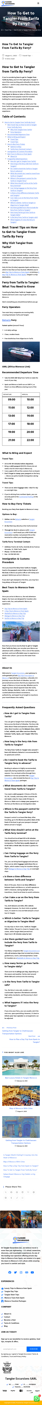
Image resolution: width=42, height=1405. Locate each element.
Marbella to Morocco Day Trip (15, 613)
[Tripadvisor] (26, 1272)
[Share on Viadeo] (17, 1198)
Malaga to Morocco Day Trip (15, 616)
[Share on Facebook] (11, 1192)
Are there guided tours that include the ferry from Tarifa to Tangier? (24, 208)
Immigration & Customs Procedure (19, 151)
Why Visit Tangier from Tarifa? (21, 129)
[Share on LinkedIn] (22, 1192)
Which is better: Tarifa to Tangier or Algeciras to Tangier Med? (23, 204)
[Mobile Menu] (38, 3)
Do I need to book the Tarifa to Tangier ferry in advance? (24, 169)
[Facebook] (10, 1272)
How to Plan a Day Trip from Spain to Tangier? (20, 1166)
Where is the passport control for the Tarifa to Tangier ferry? (23, 179)
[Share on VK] (33, 1192)
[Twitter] (15, 1272)
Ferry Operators (15, 132)
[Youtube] (32, 1272)
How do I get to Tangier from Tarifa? (23, 161)
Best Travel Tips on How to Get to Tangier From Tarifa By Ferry (22, 126)
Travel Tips (26, 55)
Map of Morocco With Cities (21, 1108)
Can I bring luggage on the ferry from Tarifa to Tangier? (23, 189)
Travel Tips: (14, 139)
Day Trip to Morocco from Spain (16, 608)
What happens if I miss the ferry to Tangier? (22, 221)
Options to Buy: (15, 146)
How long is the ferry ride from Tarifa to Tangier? (24, 165)
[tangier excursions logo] (21, 1240)
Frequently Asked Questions (17, 159)
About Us (13, 156)
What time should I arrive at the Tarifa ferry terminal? (23, 184)
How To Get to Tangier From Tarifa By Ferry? (20, 1170)
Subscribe (34, 1349)
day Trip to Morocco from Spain (17, 272)
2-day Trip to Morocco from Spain (21, 273)
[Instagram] (21, 1272)
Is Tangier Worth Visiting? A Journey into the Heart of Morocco (20, 1156)
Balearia (6, 320)
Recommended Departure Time (18, 134)
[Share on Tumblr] (11, 1198)
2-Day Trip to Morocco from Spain (17, 611)
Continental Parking (26, 497)
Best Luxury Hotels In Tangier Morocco (21, 1078)
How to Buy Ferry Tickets (16, 144)
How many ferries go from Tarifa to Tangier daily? (22, 213)
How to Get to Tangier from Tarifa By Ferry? (20, 122)
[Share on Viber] (28, 1192)
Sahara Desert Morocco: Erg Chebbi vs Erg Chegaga (19, 1175)
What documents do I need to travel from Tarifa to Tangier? (25, 174)
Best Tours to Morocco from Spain (19, 154)
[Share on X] (5, 1192)
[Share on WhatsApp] (22, 1198)
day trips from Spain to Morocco (18, 676)
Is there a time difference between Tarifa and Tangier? (24, 194)
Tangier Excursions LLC (31, 951)
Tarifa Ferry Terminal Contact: (21, 149)
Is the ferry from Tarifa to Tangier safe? (24, 217)
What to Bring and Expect (16, 137)
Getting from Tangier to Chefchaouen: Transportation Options (21, 1141)
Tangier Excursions (18, 673)
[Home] (2, 30)
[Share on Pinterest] (17, 1192)
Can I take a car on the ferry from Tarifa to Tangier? (24, 199)
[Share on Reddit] (5, 1198)
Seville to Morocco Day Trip (14, 618)
